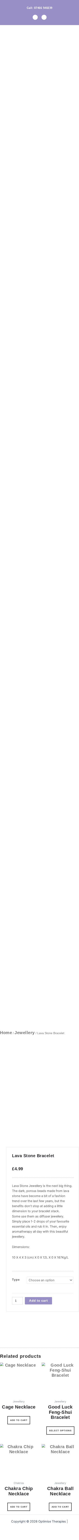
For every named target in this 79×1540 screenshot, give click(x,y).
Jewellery (25, 1032)
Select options (60, 1430)
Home (6, 1032)
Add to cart (38, 1300)
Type (16, 1279)
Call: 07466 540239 (39, 7)
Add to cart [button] (18, 1420)
